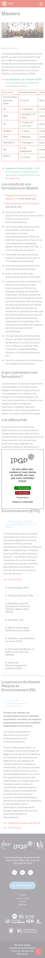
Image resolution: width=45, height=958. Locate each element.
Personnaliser (22, 498)
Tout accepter (23, 488)
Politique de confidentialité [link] (22, 502)
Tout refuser (23, 493)
